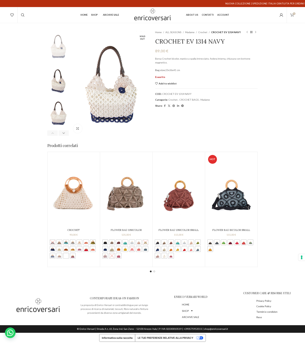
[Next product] (255, 32)
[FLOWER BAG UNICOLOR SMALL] (178, 190)
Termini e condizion (266, 311)
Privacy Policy (263, 300)
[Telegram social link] (182, 105)
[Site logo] (152, 14)
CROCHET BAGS (189, 99)
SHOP (185, 310)
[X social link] (169, 105)
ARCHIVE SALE (190, 317)
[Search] (22, 15)
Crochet (202, 32)
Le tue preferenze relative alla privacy (165, 337)
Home (158, 32)
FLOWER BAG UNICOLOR (126, 230)
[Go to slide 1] (151, 271)
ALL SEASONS (173, 32)
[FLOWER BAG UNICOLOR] (126, 190)
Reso (259, 317)
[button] (52, 133)
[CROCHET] (73, 190)
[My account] (281, 15)
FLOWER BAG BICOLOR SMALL (231, 230)
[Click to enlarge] (77, 128)
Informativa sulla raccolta (117, 337)
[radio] (52, 242)
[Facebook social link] (165, 105)
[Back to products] (251, 32)
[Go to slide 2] (154, 271)
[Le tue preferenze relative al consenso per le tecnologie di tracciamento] (301, 257)
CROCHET (73, 230)
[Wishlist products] (12, 15)
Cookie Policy (263, 306)
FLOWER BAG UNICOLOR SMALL (179, 230)
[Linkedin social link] (178, 105)
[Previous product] (247, 32)
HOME (185, 304)
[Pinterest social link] (173, 105)
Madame (190, 32)
